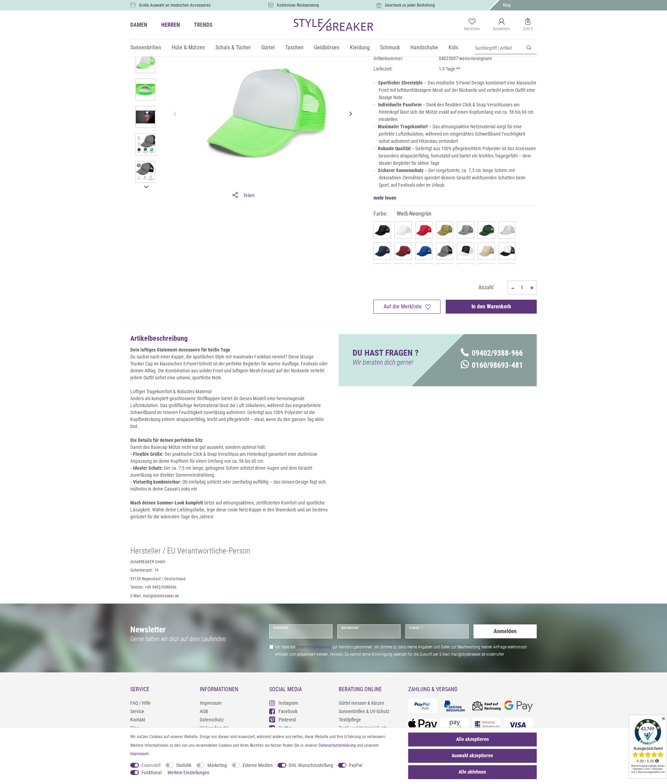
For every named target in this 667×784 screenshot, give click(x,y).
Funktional (151, 772)
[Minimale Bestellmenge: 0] (512, 288)
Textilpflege (350, 719)
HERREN (170, 25)
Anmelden (505, 631)
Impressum (211, 703)
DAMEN (138, 25)
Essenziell (150, 765)
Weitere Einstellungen (188, 772)
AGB (204, 711)
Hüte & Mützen (188, 47)
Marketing (217, 765)
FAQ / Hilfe (140, 703)
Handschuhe (424, 47)
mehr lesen (384, 198)
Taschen (294, 47)
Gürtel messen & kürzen (361, 703)
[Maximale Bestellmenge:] (531, 288)
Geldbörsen (326, 47)
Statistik (183, 765)
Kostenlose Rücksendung (298, 5)
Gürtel (268, 47)
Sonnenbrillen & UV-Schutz (364, 711)
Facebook (288, 711)
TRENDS (203, 25)
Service (137, 711)
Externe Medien (257, 765)
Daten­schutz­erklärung (337, 745)
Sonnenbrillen (145, 47)
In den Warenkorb (491, 306)
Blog (507, 5)
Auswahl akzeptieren (472, 755)
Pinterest (287, 719)
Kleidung (360, 47)
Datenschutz (212, 719)
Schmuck (390, 47)
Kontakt (137, 719)
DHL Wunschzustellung (311, 765)
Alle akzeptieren (472, 739)
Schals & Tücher (233, 47)
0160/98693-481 (497, 365)
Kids (453, 47)
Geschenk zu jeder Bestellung (410, 5)
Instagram (288, 703)
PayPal (355, 765)
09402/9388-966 (497, 353)
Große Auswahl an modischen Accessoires (175, 5)
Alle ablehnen (472, 772)
